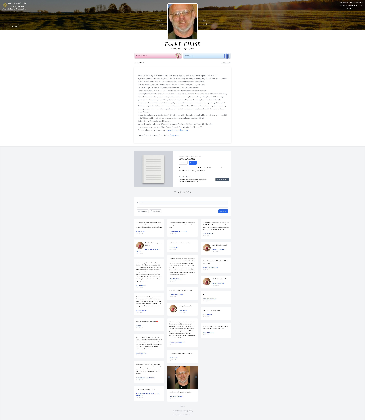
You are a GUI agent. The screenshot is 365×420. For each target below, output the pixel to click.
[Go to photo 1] (181, 387)
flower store (174, 135)
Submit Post (223, 211)
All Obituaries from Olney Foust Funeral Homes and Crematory (351, 5)
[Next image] (196, 377)
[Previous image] (169, 377)
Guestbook (226, 63)
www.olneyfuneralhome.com (178, 130)
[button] (182, 377)
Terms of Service (186, 411)
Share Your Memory (222, 179)
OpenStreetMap (184, 414)
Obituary (139, 63)
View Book (183, 163)
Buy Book (192, 163)
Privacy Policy (178, 411)
